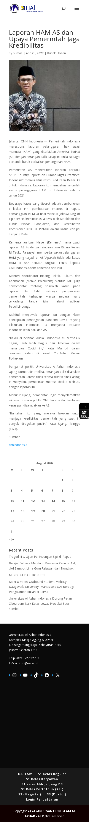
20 (43, 511)
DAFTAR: (25, 774)
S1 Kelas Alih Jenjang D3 (42, 784)
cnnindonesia (18, 445)
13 (43, 501)
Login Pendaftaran (42, 799)
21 (53, 511)
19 (33, 511)
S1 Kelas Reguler (52, 774)
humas (17, 53)
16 (73, 501)
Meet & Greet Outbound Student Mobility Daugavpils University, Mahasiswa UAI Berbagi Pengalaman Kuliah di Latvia (41, 587)
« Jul (11, 539)
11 (22, 501)
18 (22, 511)
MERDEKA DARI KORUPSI (27, 575)
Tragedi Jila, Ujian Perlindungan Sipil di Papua (40, 557)
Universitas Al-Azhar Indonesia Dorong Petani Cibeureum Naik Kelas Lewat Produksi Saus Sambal (41, 603)
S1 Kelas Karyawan (42, 779)
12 (33, 501)
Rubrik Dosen (56, 53)
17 (12, 511)
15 (63, 501)
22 (63, 511)
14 (53, 501)
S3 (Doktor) (56, 794)
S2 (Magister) (29, 794)
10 (12, 501)
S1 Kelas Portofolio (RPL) (42, 789)
